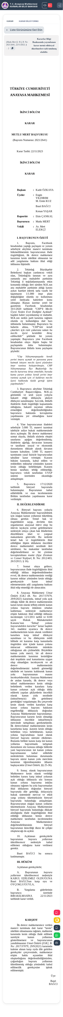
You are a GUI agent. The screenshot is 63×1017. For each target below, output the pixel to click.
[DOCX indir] (57, 927)
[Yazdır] (57, 943)
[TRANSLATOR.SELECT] (50, 5)
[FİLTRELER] (45, 5)
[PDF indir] (57, 912)
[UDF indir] (57, 920)
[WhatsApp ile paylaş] (57, 935)
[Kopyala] (12, 48)
